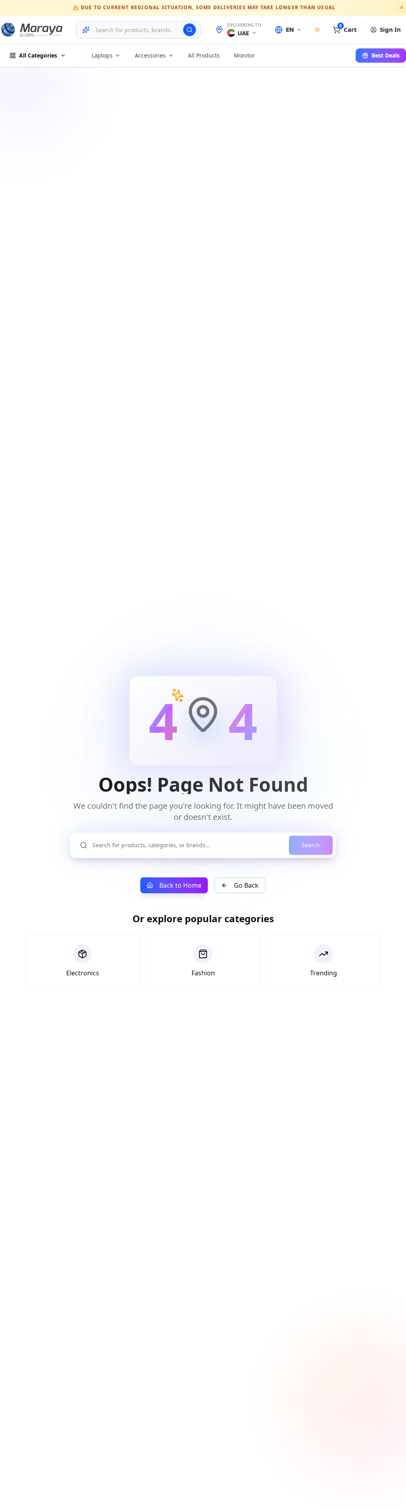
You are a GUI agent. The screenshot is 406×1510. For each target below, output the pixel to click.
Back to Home (180, 885)
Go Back (246, 885)
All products (204, 55)
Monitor (244, 55)
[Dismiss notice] (401, 7)
